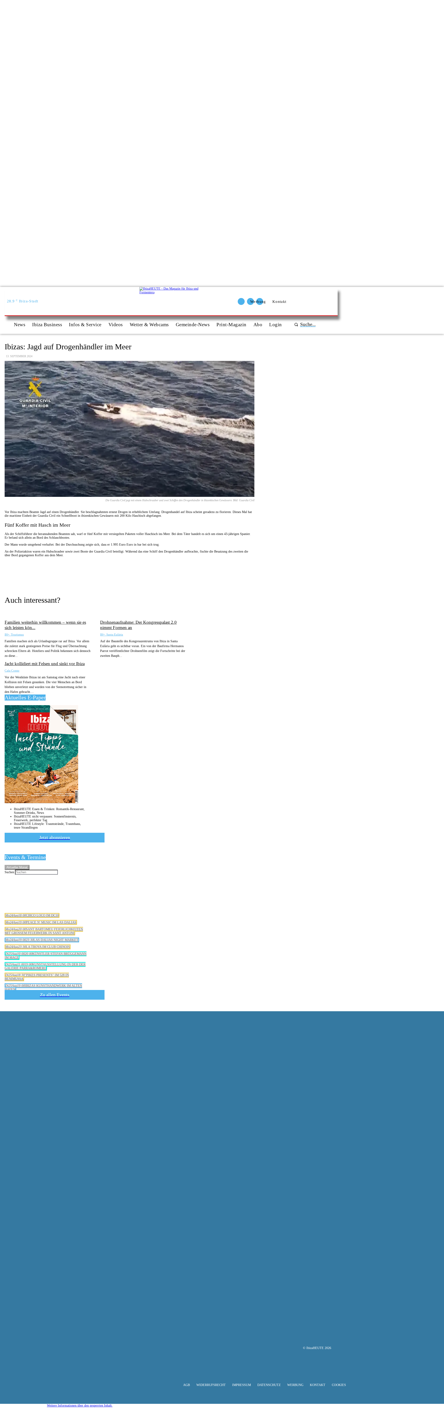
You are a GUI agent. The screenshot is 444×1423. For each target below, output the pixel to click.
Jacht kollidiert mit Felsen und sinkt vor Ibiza (45, 663)
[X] (155, 574)
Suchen (9, 872)
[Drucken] (122, 574)
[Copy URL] (88, 574)
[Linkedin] (188, 574)
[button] (304, 324)
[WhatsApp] (171, 574)
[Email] (105, 574)
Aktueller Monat (17, 867)
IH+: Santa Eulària (111, 634)
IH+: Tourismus (14, 634)
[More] (205, 574)
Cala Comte (12, 670)
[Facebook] (138, 574)
